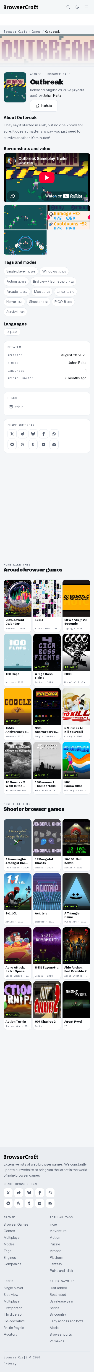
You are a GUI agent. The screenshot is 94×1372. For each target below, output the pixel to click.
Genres (9, 1231)
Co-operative (14, 1321)
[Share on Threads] (22, 444)
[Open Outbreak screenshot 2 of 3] (68, 217)
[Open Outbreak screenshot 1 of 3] (25, 217)
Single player (13, 1288)
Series (55, 1308)
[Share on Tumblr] (33, 444)
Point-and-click (61, 1270)
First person (13, 1308)
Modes (9, 1244)
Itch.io (46, 105)
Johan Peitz (52, 95)
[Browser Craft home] (21, 7)
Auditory (10, 1334)
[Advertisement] (47, 20)
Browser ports (61, 1334)
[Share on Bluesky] (33, 433)
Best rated (58, 1294)
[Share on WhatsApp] (54, 433)
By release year (61, 1301)
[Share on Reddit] (22, 433)
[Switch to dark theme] (77, 7)
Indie (53, 1224)
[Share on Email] (54, 444)
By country (58, 1314)
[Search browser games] (68, 7)
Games (36, 32)
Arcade (55, 1251)
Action (55, 1237)
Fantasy (56, 1264)
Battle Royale (14, 1328)
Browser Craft (15, 32)
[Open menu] (86, 7)
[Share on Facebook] (43, 433)
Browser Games (16, 1224)
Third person (14, 1314)
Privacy (10, 1364)
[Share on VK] (43, 444)
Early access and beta (67, 1321)
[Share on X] (12, 433)
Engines (10, 1257)
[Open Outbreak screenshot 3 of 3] (25, 242)
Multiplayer (12, 1237)
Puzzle (55, 1244)
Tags (7, 1251)
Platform (56, 1257)
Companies (12, 1264)
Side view (11, 1294)
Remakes (57, 1341)
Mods (54, 1328)
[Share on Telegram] (12, 444)
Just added (58, 1288)
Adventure (58, 1231)
